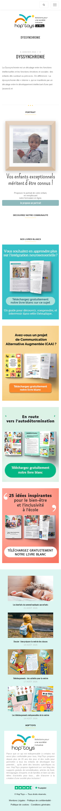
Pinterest (25, 224)
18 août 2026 (30, 645)
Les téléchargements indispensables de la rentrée (30, 715)
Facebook (6, 224)
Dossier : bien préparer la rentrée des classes (31, 641)
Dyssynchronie (30, 56)
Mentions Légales (17, 800)
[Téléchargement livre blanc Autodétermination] (30, 444)
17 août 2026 (30, 682)
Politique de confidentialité (39, 800)
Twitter (54, 224)
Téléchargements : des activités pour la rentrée (30, 678)
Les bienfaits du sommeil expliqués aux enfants (30, 605)
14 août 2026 (30, 718)
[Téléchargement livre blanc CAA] (30, 363)
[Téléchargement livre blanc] (30, 282)
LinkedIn (35, 224)
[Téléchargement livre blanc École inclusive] (30, 525)
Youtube (44, 224)
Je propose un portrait (30, 203)
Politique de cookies (20, 804)
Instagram (16, 224)
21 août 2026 (30, 608)
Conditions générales (40, 804)
